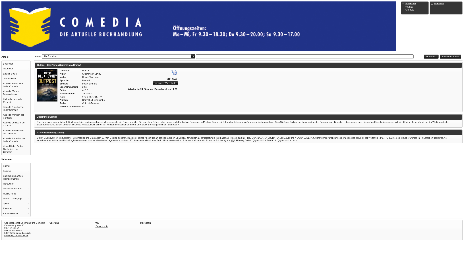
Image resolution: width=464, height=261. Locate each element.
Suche (38, 56)
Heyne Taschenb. (91, 77)
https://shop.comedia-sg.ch (17, 233)
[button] (431, 57)
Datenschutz (102, 226)
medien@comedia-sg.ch (16, 235)
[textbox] (305, 56)
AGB (97, 223)
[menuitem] (16, 64)
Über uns (54, 223)
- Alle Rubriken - (50, 56)
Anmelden (439, 4)
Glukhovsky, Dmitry (91, 74)
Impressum (146, 223)
